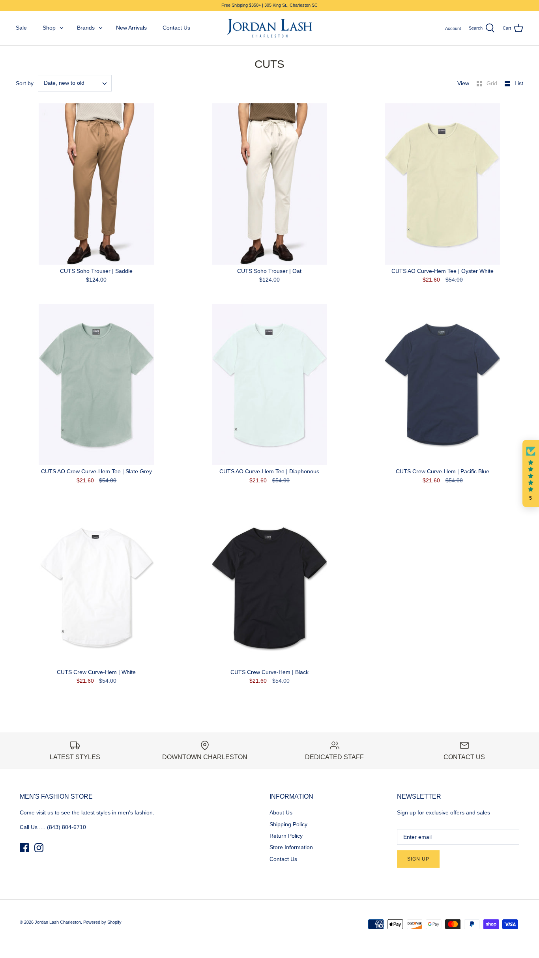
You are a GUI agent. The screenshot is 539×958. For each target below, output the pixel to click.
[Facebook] (24, 847)
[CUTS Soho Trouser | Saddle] (96, 184)
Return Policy (286, 836)
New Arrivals (131, 27)
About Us (281, 812)
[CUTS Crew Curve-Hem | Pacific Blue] (442, 384)
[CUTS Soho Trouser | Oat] (269, 184)
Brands (86, 27)
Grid (493, 83)
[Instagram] (38, 847)
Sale (21, 27)
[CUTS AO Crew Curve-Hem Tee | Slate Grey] (96, 384)
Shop (49, 27)
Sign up (418, 859)
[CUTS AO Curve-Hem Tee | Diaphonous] (269, 384)
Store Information (291, 847)
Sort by (25, 83)
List (519, 83)
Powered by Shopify (102, 922)
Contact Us (176, 27)
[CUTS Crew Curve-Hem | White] (96, 585)
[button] (530, 474)
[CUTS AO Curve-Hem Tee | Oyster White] (442, 184)
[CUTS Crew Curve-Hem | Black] (269, 585)
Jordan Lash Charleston (58, 922)
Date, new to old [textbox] (64, 83)
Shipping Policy (288, 824)
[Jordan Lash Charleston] (269, 28)
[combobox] (75, 83)
